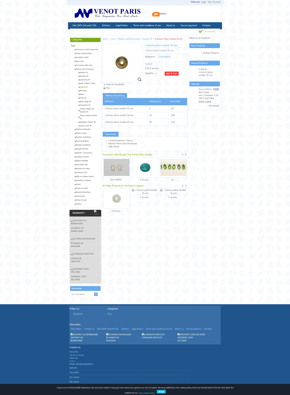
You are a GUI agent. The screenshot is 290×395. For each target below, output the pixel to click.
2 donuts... (145, 197)
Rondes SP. (84, 72)
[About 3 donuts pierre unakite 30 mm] (194, 69)
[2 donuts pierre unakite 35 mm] (183, 40)
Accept (161, 392)
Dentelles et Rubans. (83, 180)
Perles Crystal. (81, 200)
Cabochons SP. (85, 80)
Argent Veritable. (82, 161)
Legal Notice (122, 25)
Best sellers (76, 329)
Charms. (79, 204)
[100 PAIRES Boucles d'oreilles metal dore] (116, 167)
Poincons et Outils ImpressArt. (87, 49)
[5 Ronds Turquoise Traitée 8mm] (145, 167)
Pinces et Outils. (82, 188)
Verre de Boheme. (82, 141)
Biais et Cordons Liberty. (85, 176)
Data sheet (110, 134)
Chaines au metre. (82, 157)
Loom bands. (80, 196)
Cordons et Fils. (82, 172)
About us (170, 25)
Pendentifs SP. (85, 105)
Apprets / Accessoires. (84, 153)
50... (173, 180)
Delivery (106, 25)
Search (163, 14)
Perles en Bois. (81, 133)
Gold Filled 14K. (82, 165)
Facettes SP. (84, 76)
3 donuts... (117, 211)
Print (108, 88)
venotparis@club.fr (84, 364)
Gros (113, 39)
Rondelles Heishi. (82, 57)
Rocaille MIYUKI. (82, 149)
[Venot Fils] (107, 14)
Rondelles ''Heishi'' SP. (88, 122)
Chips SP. (83, 98)
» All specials (213, 106)
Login (203, 2)
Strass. (78, 184)
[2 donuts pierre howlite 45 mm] (173, 192)
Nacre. (82, 94)
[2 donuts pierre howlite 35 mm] (145, 192)
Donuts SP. (148, 39)
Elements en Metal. (83, 168)
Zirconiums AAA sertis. (84, 65)
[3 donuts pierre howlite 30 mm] (116, 199)
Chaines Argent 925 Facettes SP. (87, 110)
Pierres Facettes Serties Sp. (88, 117)
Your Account (214, 2)
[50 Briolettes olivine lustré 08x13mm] (173, 167)
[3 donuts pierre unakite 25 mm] (174, 40)
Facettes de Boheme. (83, 137)
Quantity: (149, 73)
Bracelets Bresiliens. (83, 192)
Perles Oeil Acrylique (84, 53)
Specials (195, 84)
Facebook (78, 314)
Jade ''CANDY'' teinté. (88, 83)
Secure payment (188, 25)
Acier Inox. (80, 61)
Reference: (150, 57)
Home (105, 39)
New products (198, 45)
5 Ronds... (145, 180)
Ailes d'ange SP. (85, 101)
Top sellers (74, 373)
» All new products (210, 53)
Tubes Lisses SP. (86, 126)
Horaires (206, 25)
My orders (74, 382)
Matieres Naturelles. (83, 129)
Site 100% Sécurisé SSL (84, 25)
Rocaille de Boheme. (83, 145)
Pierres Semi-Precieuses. (129, 39)
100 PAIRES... (116, 180)
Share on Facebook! (115, 85)
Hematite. (83, 91)
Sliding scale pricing (114, 95)
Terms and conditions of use (147, 25)
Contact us (89, 329)
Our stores (74, 377)
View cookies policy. (147, 393)
